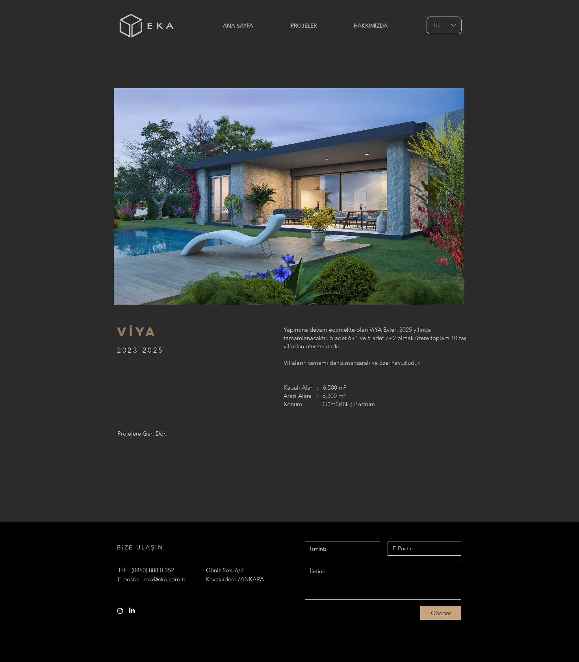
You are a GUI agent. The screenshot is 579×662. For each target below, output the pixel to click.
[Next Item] (450, 196)
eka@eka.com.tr (165, 579)
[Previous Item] (127, 196)
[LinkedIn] (131, 610)
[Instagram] (120, 610)
